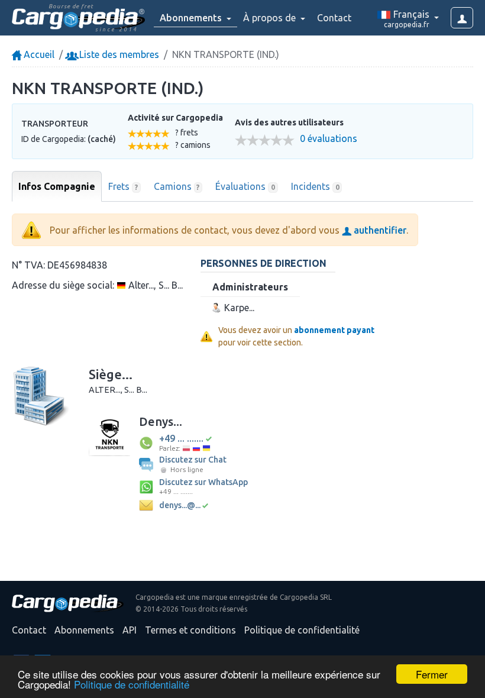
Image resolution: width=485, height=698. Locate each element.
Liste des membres (118, 54)
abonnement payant (334, 330)
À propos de (270, 17)
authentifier (378, 230)
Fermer (432, 674)
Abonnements (84, 630)
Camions (177, 186)
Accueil (37, 54)
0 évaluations (328, 139)
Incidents (315, 186)
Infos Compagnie (56, 186)
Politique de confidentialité (131, 684)
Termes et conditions (190, 630)
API (129, 630)
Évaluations (245, 186)
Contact (334, 17)
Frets (123, 186)
